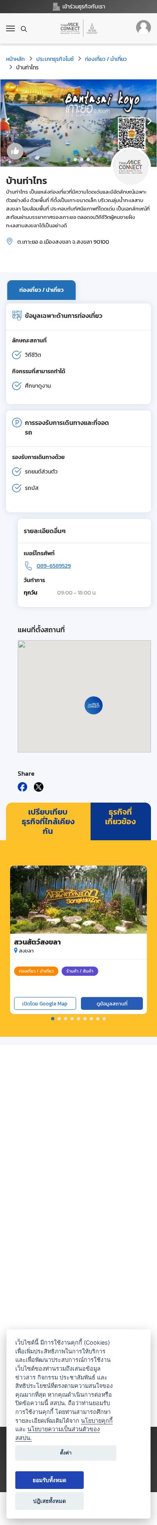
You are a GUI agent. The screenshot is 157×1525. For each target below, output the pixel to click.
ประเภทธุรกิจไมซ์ (55, 59)
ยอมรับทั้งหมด (49, 1480)
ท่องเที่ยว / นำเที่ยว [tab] (41, 290)
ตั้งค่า (66, 1453)
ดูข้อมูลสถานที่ (112, 1003)
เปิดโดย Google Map (45, 1003)
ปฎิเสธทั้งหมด (49, 1501)
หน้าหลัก (15, 59)
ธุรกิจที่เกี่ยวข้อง (120, 816)
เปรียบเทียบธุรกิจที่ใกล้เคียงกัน (48, 821)
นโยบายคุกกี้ (97, 1420)
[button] (68, 159)
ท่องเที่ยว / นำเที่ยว (106, 59)
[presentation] (8, 121)
